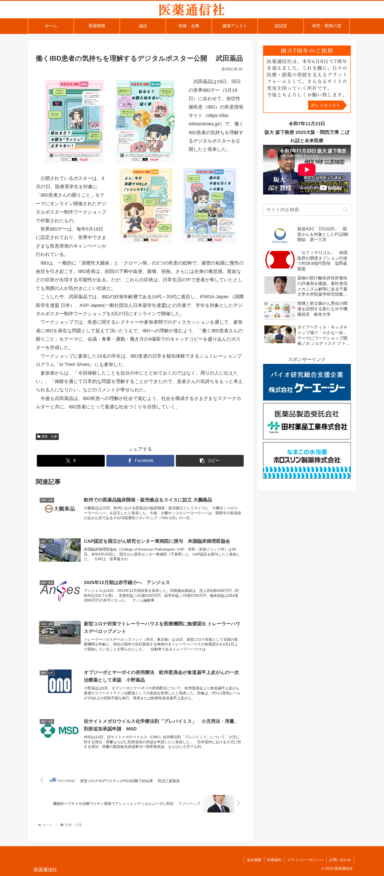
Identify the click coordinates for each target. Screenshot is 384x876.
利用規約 (274, 860)
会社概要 (254, 860)
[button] (210, 461)
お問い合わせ (340, 860)
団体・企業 (49, 436)
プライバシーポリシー (305, 860)
